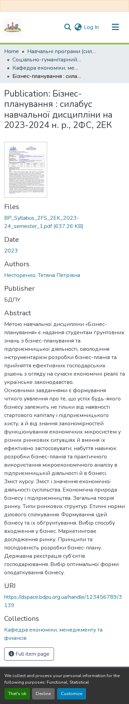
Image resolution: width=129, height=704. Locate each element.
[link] (64, 222)
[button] (12, 27)
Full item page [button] (32, 654)
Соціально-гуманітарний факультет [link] (46, 59)
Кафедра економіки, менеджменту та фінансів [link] (46, 68)
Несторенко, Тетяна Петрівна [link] (42, 275)
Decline (43, 694)
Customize (71, 694)
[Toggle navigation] (115, 27)
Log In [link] (91, 27)
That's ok (17, 694)
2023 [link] (11, 251)
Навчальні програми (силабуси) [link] (61, 51)
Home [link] (11, 51)
